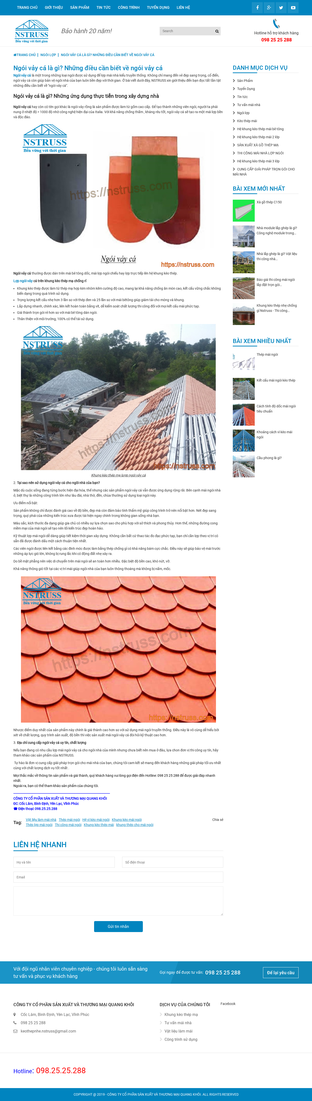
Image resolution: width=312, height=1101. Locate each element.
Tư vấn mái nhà (248, 105)
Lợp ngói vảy (23, 281)
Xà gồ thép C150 (269, 202)
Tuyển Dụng (158, 7)
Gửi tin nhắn (118, 926)
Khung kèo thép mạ (181, 1014)
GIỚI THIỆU (54, 7)
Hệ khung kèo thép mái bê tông (260, 129)
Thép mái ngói (69, 820)
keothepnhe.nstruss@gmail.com (48, 1031)
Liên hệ (183, 7)
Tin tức (104, 7)
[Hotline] (276, 23)
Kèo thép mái (247, 121)
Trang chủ (27, 7)
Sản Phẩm (245, 81)
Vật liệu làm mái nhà (41, 820)
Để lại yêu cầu (280, 972)
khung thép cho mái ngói (134, 825)
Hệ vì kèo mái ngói (95, 820)
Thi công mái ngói (68, 825)
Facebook (228, 1004)
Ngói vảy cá (22, 75)
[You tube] (293, 7)
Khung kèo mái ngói (127, 820)
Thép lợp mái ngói (39, 825)
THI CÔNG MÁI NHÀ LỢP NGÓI (260, 153)
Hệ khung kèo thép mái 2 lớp (258, 137)
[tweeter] (281, 7)
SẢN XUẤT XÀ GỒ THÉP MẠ (258, 145)
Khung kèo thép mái (99, 825)
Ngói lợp (243, 113)
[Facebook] (257, 7)
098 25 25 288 (276, 40)
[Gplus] (269, 7)
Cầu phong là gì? (269, 458)
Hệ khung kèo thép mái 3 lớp (258, 161)
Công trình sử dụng (181, 1039)
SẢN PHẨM (79, 7)
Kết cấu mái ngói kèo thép (276, 380)
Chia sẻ (217, 820)
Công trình (129, 7)
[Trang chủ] (31, 31)
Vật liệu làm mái (179, 1031)
